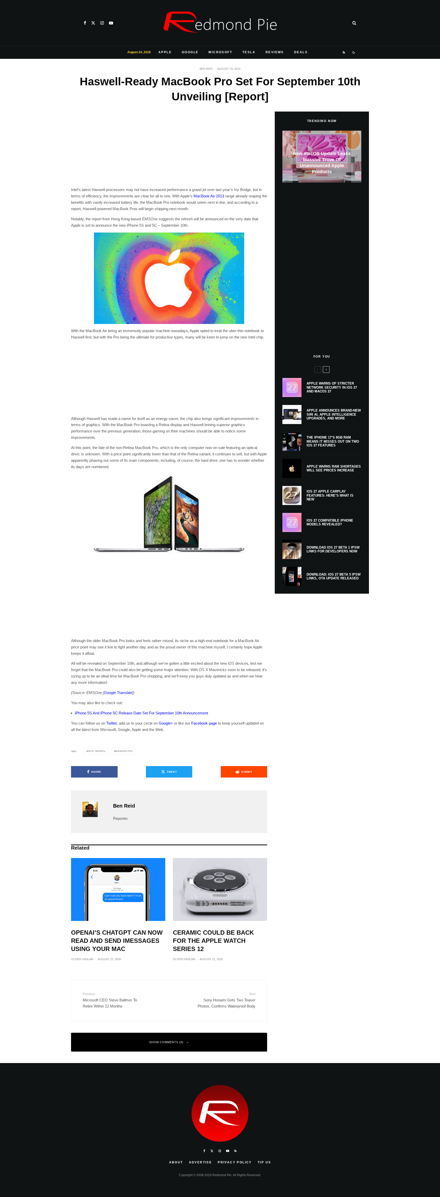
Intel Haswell (97, 751)
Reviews (275, 52)
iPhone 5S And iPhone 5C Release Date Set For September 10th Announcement (141, 713)
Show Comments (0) (166, 1042)
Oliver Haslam (82, 959)
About (176, 1162)
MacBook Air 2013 (209, 196)
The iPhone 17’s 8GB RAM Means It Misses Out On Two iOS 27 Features (333, 441)
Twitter (111, 723)
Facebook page (204, 723)
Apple (165, 52)
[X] (93, 23)
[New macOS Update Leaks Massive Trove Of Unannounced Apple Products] (321, 157)
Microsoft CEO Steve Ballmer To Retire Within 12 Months (110, 1000)
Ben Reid (206, 68)
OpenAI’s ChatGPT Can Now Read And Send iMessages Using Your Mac (117, 940)
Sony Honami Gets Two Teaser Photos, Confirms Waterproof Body (226, 1000)
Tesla (248, 52)
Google (190, 52)
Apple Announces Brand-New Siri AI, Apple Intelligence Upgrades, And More (334, 414)
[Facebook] (85, 23)
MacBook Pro (124, 751)
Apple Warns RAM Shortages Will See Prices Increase (334, 468)
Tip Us (264, 1162)
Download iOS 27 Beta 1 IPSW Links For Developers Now (333, 549)
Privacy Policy (235, 1162)
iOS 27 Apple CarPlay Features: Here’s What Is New (330, 495)
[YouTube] (111, 23)
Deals (301, 52)
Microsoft (220, 52)
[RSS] (344, 52)
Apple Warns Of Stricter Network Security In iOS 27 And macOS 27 (332, 387)
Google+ (166, 723)
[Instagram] (102, 23)
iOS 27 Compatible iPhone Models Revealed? (330, 522)
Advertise (200, 1162)
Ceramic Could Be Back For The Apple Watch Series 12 (213, 940)
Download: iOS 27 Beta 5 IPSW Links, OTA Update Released (334, 576)
